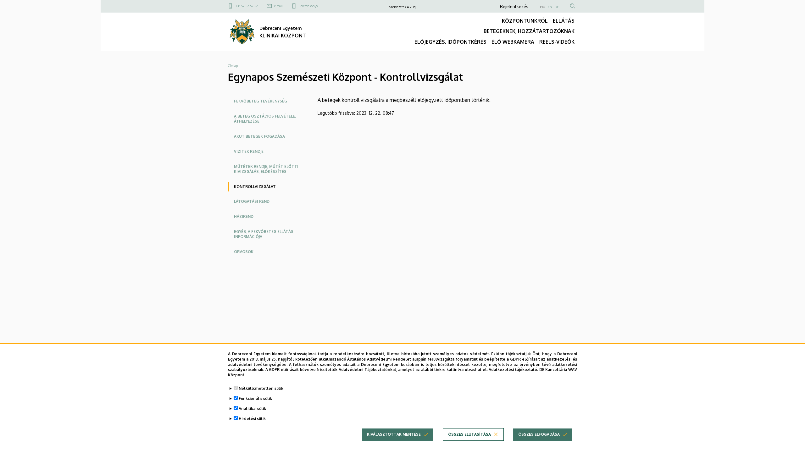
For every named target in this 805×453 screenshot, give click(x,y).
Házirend (243, 216)
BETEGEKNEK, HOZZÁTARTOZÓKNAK (529, 31)
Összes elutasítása (469, 434)
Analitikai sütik (252, 408)
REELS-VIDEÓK (557, 42)
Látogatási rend (251, 201)
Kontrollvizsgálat (255, 186)
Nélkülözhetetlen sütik (261, 388)
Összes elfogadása (539, 434)
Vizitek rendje (249, 151)
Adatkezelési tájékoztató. (513, 369)
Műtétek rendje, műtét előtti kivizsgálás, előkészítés (266, 169)
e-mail (278, 6)
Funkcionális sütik (255, 398)
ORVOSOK (243, 251)
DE (557, 7)
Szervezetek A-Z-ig (402, 7)
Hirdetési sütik (252, 418)
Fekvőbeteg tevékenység (260, 101)
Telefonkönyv (308, 6)
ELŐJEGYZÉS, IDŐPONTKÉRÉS (450, 42)
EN (550, 7)
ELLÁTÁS (564, 21)
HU (542, 7)
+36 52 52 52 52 (247, 6)
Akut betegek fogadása (259, 136)
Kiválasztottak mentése (394, 434)
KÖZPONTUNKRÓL (525, 21)
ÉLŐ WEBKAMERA (512, 42)
